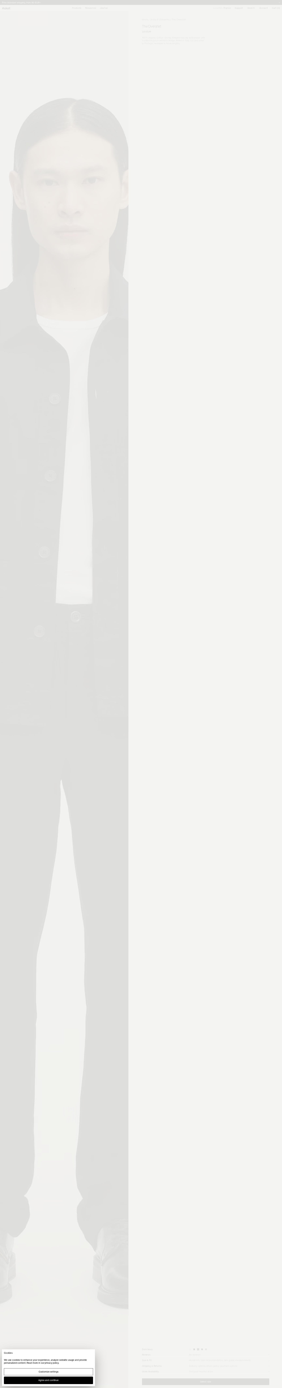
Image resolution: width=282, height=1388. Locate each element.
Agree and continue (48, 1380)
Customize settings (48, 1371)
